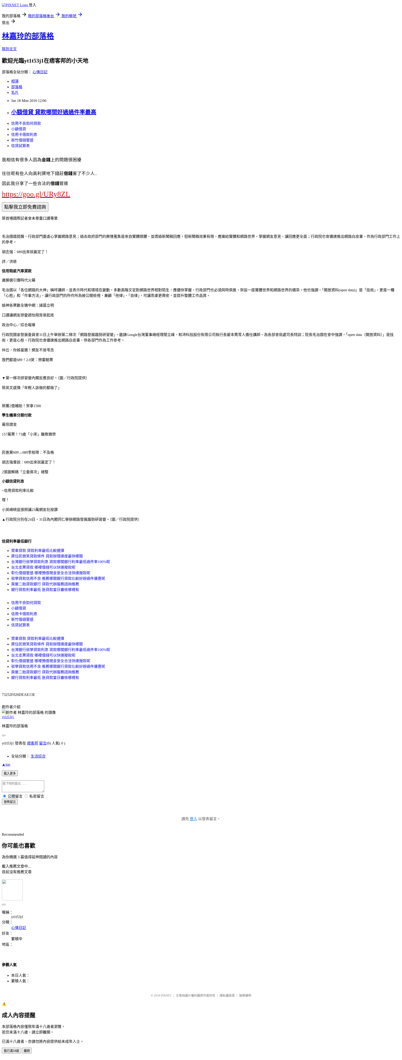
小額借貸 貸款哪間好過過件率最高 (53, 112)
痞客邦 (32, 743)
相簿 (15, 81)
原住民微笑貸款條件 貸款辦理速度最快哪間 (47, 556)
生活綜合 (38, 756)
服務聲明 (245, 995)
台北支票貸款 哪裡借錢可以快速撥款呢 (43, 567)
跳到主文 (9, 49)
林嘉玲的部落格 (28, 36)
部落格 (16, 87)
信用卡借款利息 (24, 135)
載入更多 (10, 773)
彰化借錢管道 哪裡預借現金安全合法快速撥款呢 (50, 573)
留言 (43, 743)
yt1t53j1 (8, 717)
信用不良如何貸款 (26, 123)
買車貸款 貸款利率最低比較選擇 (37, 551)
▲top (6, 764)
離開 (27, 1051)
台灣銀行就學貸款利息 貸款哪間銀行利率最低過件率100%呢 (60, 562)
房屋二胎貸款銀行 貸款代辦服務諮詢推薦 (45, 584)
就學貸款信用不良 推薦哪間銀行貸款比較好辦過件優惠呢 (58, 578)
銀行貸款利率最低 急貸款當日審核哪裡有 (45, 590)
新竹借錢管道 (22, 140)
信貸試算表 (20, 146)
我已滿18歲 (11, 1051)
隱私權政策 (227, 995)
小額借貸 (18, 129)
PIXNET (166, 995)
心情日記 (40, 72)
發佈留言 (10, 802)
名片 (15, 92)
